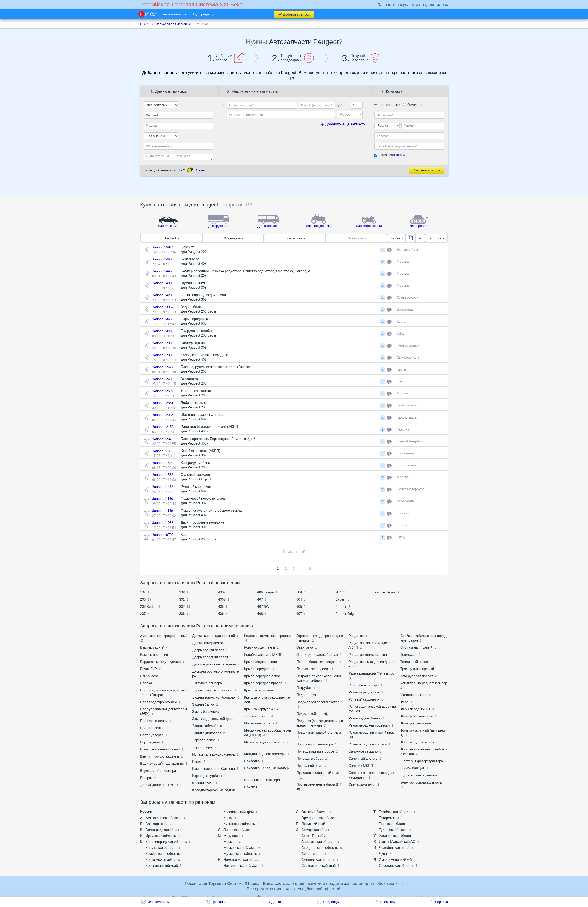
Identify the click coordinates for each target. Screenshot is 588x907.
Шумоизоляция (412, 768)
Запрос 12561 (162, 403)
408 (260, 614)
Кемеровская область (163, 854)
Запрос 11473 (162, 487)
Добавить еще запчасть (344, 124)
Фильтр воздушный (415, 723)
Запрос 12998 (162, 343)
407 (260, 599)
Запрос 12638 (162, 379)
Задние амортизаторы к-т (212, 690)
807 (338, 592)
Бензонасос (149, 676)
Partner (340, 606)
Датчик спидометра (207, 643)
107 (143, 592)
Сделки (275, 902)
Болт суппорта (151, 735)
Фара (404, 702)
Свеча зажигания (361, 784)
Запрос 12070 (162, 439)
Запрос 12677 (162, 367)
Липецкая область (237, 830)
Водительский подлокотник (162, 763)
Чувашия (386, 854)
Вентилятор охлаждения (159, 756)
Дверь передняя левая (210, 657)
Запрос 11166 (162, 499)
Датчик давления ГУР (157, 785)
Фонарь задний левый (417, 742)
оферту (400, 155)
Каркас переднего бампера (213, 768)
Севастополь (311, 854)
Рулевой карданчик (363, 699)
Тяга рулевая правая (416, 676)
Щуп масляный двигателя (420, 775)
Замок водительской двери (214, 719)
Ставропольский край (318, 865)
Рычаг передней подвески (369, 725)
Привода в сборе (309, 758)
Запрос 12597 (162, 391)
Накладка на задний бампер (266, 768)
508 (299, 592)
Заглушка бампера (207, 683)
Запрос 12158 (162, 427)
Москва (229, 842)
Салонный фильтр (362, 758)
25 (435, 238)
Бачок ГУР (148, 669)
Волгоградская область (164, 830)
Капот (196, 761)
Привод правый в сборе (315, 751)
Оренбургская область (319, 818)
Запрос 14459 (162, 271)
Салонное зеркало (363, 751)
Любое (396, 238)
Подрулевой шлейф (312, 714)
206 (143, 599)
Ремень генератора (363, 685)
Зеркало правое (204, 747)
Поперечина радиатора (314, 744)
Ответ (201, 170)
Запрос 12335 (162, 415)
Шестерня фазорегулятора (421, 761)
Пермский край (313, 824)
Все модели (233, 238)
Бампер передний (154, 654)
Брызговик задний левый (160, 749)
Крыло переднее (257, 669)
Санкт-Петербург (314, 836)
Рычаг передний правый (367, 744)
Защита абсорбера (207, 726)
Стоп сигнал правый (416, 647)
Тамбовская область (395, 812)
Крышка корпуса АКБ (261, 709)
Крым (227, 818)
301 (182, 599)
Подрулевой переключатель (318, 702)
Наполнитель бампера (262, 780)
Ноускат (250, 787)
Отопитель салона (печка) (317, 654)
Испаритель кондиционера (213, 754)
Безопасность (158, 902)
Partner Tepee (384, 592)
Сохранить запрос (426, 170)
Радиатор (356, 636)
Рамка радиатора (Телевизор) (372, 673)
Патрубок (303, 688)
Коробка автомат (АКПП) (264, 654)
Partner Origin (345, 614)
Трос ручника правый (417, 669)
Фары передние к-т (415, 709)
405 (221, 606)
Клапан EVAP (203, 783)
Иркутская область (161, 836)
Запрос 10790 (162, 535)
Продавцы (331, 902)
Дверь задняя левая (208, 650)
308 (182, 614)
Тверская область (393, 824)
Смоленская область (318, 859)
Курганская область (239, 824)
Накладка (252, 761)
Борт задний (150, 742)
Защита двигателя (206, 733)
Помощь (388, 902)
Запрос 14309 (162, 283)
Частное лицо (388, 105)
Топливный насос (414, 662)
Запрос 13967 (162, 307)
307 (182, 606)
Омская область (314, 812)
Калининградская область (166, 842)
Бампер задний (152, 647)
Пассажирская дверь (313, 669)
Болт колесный (152, 728)
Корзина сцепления (259, 647)
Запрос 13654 (162, 319)
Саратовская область (318, 842)
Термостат (408, 654)
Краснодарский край (162, 865)
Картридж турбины (207, 776)
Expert (340, 599)
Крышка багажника (259, 690)
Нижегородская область (242, 859)
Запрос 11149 (162, 511)
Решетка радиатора (363, 692)
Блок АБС (148, 683)
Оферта (441, 902)
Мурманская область (240, 854)
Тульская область (393, 830)
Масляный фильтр (259, 723)
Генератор (148, 778)
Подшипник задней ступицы (318, 732)
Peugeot (171, 238)
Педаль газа (306, 695)
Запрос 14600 (162, 259)
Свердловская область (319, 848)
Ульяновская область (396, 836)
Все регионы (294, 238)
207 (143, 614)
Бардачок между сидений (160, 662)
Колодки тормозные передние (267, 636)
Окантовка (304, 647)
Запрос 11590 (162, 463)
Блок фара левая (153, 721)
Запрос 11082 (162, 523)
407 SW (263, 606)
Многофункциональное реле (266, 742)
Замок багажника (206, 711)
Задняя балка (203, 704)
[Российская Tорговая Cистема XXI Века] (147, 13)
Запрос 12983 (162, 355)
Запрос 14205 (162, 295)
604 (299, 599)
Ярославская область (396, 865)
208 (182, 592)
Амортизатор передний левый (163, 636)
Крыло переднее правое (263, 683)
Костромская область (163, 859)
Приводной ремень (311, 765)
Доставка (219, 902)
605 (299, 606)
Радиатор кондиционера (367, 654)
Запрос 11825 (162, 451)
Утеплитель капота (415, 695)
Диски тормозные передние (214, 664)
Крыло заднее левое (261, 662)
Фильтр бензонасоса (416, 716)
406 (221, 614)
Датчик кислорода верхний (213, 636)
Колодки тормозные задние (214, 790)
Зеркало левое (204, 740)
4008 (222, 599)
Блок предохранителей (158, 702)
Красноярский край (238, 812)
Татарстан (387, 818)
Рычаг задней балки (364, 718)
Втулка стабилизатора (158, 771)
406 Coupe (265, 592)
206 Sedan (148, 606)
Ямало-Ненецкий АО (395, 859)
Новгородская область (241, 865)
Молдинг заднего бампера (265, 754)
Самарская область (317, 830)
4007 (222, 592)
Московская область (239, 848)
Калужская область (161, 848)
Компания (414, 105)
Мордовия (231, 836)
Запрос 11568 (162, 475)
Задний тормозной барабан (213, 697)
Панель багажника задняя (316, 662)
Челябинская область (396, 848)
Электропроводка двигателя (422, 782)
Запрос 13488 (162, 331)
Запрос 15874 (162, 247)
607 (299, 614)
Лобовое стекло (256, 716)
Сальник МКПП (360, 765)
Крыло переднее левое (262, 676)
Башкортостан (157, 824)
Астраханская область (163, 818)
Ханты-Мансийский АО (397, 842)
